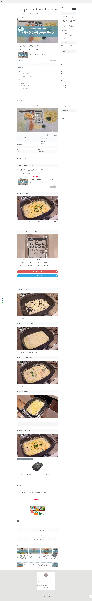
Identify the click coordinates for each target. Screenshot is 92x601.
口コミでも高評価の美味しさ (25, 73)
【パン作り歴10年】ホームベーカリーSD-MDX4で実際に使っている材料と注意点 (68, 32)
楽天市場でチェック (37, 271)
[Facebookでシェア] (2, 298)
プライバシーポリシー (43, 596)
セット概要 (22, 67)
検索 (62, 7)
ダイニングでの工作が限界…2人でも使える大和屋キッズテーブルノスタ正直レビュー (68, 37)
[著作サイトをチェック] (31, 539)
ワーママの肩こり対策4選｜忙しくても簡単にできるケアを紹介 (68, 17)
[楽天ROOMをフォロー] (37, 539)
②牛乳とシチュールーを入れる (25, 83)
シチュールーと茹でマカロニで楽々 (26, 76)
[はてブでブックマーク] (2, 300)
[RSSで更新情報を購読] (44, 539)
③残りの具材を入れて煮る (25, 85)
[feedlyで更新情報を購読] (40, 539)
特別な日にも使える (24, 74)
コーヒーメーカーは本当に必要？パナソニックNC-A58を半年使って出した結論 (68, 27)
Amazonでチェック (37, 275)
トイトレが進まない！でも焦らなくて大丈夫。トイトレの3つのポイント (68, 21)
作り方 (21, 79)
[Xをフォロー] (34, 539)
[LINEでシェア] (2, 303)
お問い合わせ (50, 596)
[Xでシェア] (2, 296)
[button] (2, 305)
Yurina (46, 578)
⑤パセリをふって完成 (24, 88)
